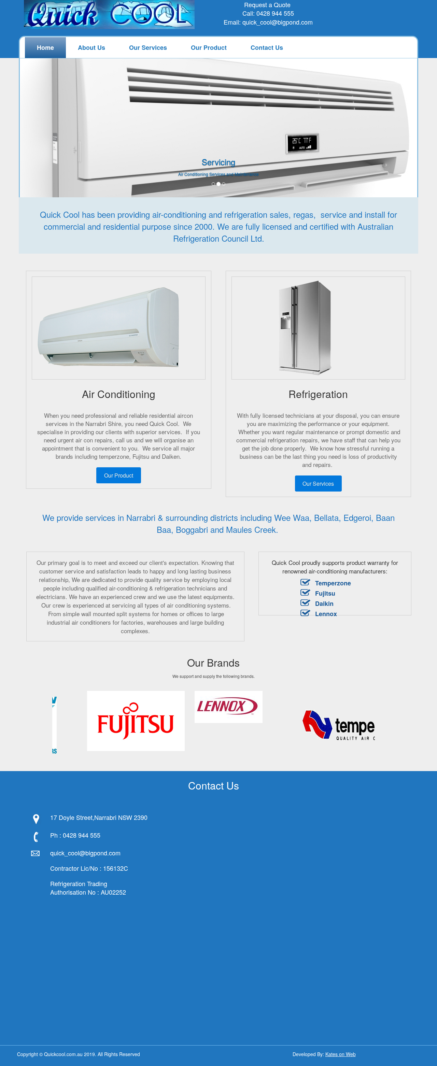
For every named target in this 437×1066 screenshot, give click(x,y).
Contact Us (267, 47)
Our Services (148, 47)
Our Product (209, 47)
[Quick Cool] (109, 17)
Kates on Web (340, 1054)
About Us (91, 47)
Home (45, 47)
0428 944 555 (275, 13)
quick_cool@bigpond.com (277, 21)
